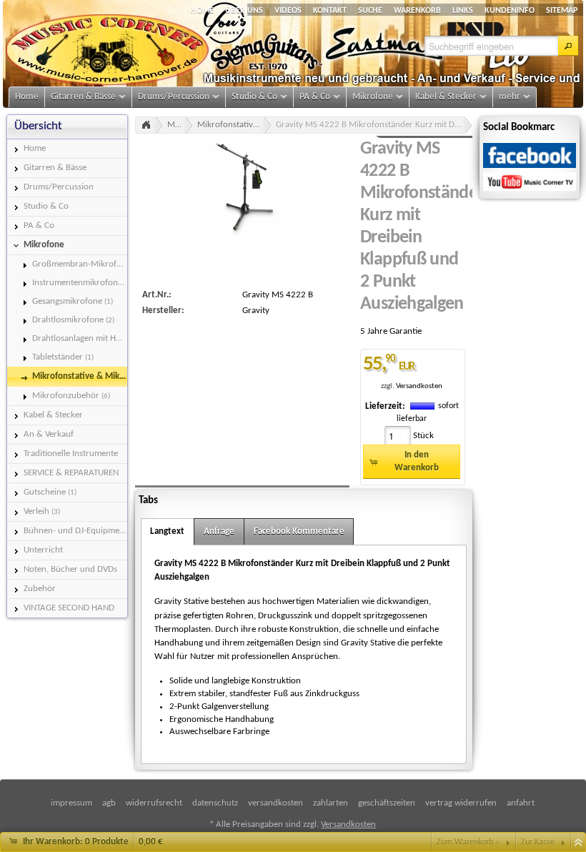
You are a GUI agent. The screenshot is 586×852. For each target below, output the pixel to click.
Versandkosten (419, 386)
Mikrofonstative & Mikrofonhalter (234, 124)
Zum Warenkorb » (468, 842)
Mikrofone (180, 124)
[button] (568, 46)
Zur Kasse (538, 842)
